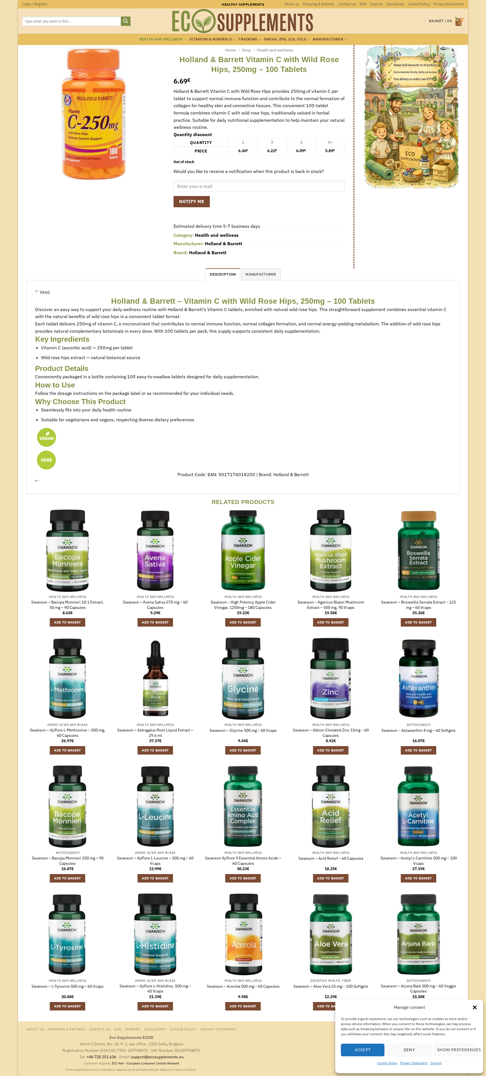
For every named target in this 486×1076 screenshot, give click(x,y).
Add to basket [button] (67, 622)
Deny (409, 1049)
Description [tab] (223, 274)
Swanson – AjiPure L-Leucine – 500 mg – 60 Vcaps (155, 861)
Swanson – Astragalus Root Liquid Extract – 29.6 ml (155, 733)
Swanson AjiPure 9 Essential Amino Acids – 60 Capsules (243, 861)
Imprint (436, 1063)
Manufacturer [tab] (261, 274)
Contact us (347, 4)
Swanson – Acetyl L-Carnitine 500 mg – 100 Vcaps (419, 861)
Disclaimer (395, 4)
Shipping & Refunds (318, 4)
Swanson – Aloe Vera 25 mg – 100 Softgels (330, 986)
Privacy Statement (414, 1063)
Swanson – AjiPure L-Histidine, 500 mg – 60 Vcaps (155, 988)
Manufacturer (328, 39)
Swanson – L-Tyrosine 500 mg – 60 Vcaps (68, 986)
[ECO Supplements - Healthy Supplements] (243, 21)
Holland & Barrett (223, 243)
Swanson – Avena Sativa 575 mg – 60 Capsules (155, 605)
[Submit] (125, 21)
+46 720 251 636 (101, 1056)
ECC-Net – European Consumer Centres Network (145, 1063)
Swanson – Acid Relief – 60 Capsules (330, 858)
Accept (363, 1049)
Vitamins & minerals (210, 39)
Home (230, 50)
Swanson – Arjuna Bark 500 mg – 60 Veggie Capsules (418, 988)
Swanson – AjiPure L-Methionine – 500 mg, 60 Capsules (67, 733)
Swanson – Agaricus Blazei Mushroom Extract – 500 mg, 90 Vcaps (331, 605)
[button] (475, 1007)
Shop (246, 50)
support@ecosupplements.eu (157, 1056)
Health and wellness (161, 39)
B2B (363, 4)
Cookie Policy (387, 1063)
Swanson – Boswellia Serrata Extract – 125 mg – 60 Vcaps (418, 605)
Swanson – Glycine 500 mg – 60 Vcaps (243, 730)
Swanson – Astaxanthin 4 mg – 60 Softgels (418, 730)
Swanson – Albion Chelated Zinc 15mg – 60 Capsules (331, 733)
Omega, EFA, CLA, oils (285, 39)
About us (291, 4)
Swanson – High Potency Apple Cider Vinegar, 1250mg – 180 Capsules (243, 605)
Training (247, 39)
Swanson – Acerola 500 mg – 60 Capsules (243, 986)
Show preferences (457, 1049)
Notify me (191, 201)
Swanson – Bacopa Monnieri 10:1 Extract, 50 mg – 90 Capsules (67, 605)
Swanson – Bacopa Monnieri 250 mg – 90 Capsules (68, 861)
